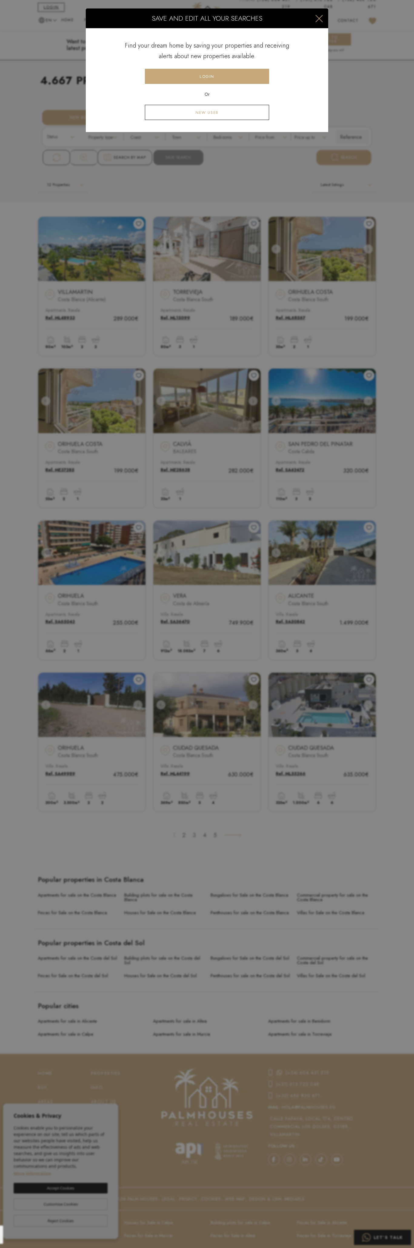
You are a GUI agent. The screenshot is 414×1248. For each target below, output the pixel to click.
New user (207, 112)
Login (207, 76)
